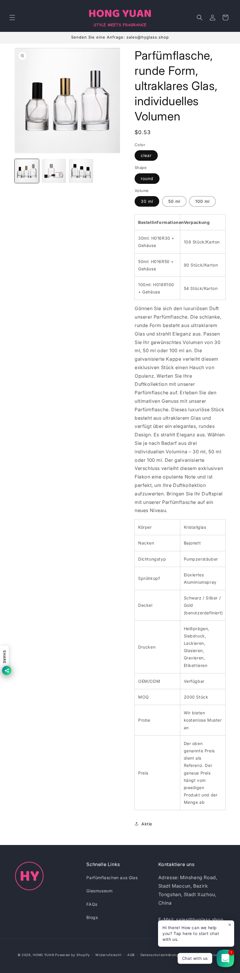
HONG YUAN (43, 955)
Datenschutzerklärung (159, 955)
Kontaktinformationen (203, 955)
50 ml (174, 201)
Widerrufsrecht (108, 955)
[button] (12, 17)
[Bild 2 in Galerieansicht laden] (54, 171)
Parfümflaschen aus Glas (112, 877)
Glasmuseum (99, 890)
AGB (131, 955)
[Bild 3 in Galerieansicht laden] (81, 171)
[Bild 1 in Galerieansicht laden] (27, 171)
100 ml (202, 201)
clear (146, 155)
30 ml (147, 201)
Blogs (92, 917)
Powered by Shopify (72, 955)
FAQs (91, 904)
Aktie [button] (146, 823)
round (147, 178)
